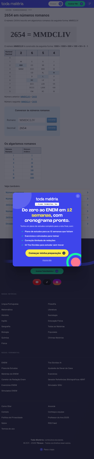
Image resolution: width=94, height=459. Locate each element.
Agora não (47, 260)
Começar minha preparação (45, 253)
